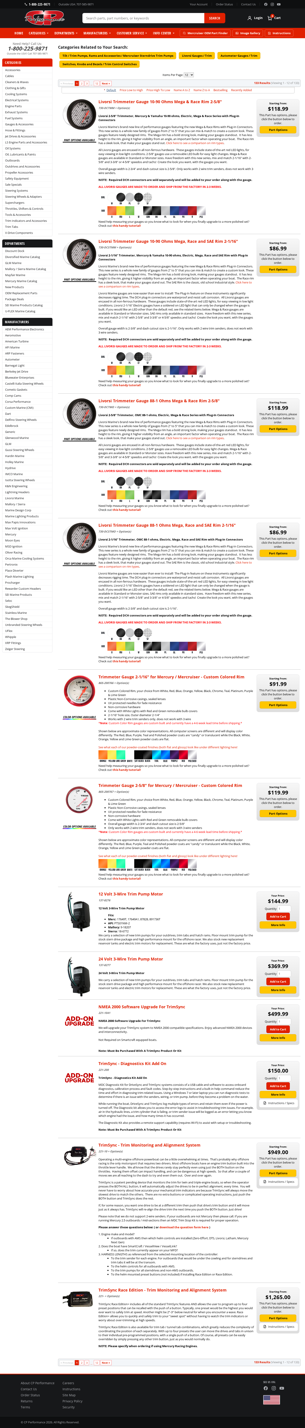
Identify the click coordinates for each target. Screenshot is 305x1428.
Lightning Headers (17, 492)
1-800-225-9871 (39, 4)
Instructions (281, 33)
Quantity (271, 909)
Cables (9, 76)
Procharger (12, 583)
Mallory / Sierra (15, 504)
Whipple (10, 637)
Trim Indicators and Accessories (26, 221)
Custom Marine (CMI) (19, 408)
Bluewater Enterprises (19, 377)
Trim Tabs (11, 227)
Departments (64, 33)
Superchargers (14, 203)
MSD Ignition (13, 546)
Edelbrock (11, 426)
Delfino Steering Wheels (21, 420)
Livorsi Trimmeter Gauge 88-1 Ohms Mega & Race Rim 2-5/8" (159, 400)
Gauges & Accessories (19, 124)
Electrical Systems (17, 100)
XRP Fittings (13, 643)
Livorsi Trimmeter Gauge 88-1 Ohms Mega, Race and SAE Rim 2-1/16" (167, 525)
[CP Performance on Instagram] (272, 4)
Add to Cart (278, 916)
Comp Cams (13, 396)
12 (96, 83)
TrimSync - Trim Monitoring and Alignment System (149, 1145)
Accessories (12, 70)
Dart (8, 414)
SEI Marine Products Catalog (24, 305)
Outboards (12, 160)
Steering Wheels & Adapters (23, 197)
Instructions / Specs (281, 1103)
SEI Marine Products (18, 595)
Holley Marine (14, 462)
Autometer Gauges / (239, 56)
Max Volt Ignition (16, 528)
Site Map (69, 1395)
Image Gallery (250, 33)
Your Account (199, 4)
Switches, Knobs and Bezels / (100, 64)
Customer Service (130, 33)
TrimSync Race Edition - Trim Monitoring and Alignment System (162, 1290)
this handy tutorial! (127, 226)
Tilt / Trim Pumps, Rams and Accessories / (118, 56)
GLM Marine (13, 263)
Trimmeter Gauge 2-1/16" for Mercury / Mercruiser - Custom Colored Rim (171, 676)
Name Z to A (202, 90)
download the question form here (184, 1227)
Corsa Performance (18, 402)
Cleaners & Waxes (17, 82)
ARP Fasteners (14, 353)
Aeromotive (13, 335)
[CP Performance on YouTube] (279, 4)
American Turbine (17, 341)
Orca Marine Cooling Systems (24, 558)
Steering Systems (16, 191)
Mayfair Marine (15, 275)
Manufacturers (96, 33)
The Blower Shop (16, 619)
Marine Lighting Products (22, 516)
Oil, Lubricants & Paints (20, 154)
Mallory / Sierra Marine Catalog (25, 269)
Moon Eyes (12, 540)
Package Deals (14, 299)
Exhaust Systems (16, 112)
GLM (8, 444)
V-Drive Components (19, 233)
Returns (27, 1401)
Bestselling (220, 90)
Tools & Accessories (18, 215)
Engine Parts (13, 106)
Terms (25, 1407)
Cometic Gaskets (16, 390)
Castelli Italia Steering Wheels (24, 384)
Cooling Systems (16, 94)
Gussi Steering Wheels (19, 450)
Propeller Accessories (19, 172)
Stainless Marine (16, 613)
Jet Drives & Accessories (20, 136)
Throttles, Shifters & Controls (24, 209)
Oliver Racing (13, 552)
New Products (14, 287)
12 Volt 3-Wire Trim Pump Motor (130, 894)
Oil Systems (13, 148)
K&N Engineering (16, 486)
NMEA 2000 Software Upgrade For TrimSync (141, 1006)
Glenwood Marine (17, 438)
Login (258, 18)
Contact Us (248, 4)
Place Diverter (14, 570)
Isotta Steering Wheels (20, 480)
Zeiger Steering (15, 649)
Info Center (162, 33)
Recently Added (241, 90)
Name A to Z (182, 90)
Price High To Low (158, 90)
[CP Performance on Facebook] (266, 4)
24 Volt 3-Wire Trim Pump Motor (130, 959)
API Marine (12, 347)
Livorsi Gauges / (197, 56)
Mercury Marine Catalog (21, 281)
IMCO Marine (14, 474)
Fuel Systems (14, 118)
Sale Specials (13, 184)
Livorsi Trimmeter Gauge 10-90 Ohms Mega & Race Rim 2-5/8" (160, 101)
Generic (10, 432)
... (91, 84)
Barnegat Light (15, 365)
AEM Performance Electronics (24, 329)
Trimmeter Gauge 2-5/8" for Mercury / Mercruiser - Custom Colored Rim (170, 785)
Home (19, 33)
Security (69, 1407)
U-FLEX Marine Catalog (20, 311)
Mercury (10, 534)
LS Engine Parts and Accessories (26, 142)
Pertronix (11, 564)
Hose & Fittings (15, 130)
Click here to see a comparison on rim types (195, 143)
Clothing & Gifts (15, 88)
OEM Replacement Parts (21, 293)
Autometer (12, 359)
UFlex (9, 631)
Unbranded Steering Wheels (23, 625)
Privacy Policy (72, 1401)
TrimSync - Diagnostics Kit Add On (132, 1063)
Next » (106, 83)
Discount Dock (14, 251)
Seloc (8, 601)
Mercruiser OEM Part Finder (208, 33)
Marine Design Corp (18, 510)
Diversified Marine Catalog (22, 257)
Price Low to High (131, 90)
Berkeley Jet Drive (16, 371)
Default (111, 90)
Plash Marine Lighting (19, 577)
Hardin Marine (14, 456)
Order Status (224, 4)
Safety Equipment (17, 178)
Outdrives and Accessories (22, 166)
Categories (37, 33)
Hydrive (10, 468)
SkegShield (12, 607)
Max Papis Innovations (20, 522)
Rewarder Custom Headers (23, 589)
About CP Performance (37, 1383)
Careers (68, 1383)
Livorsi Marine (14, 498)
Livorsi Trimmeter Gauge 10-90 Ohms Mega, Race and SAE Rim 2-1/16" (168, 241)
